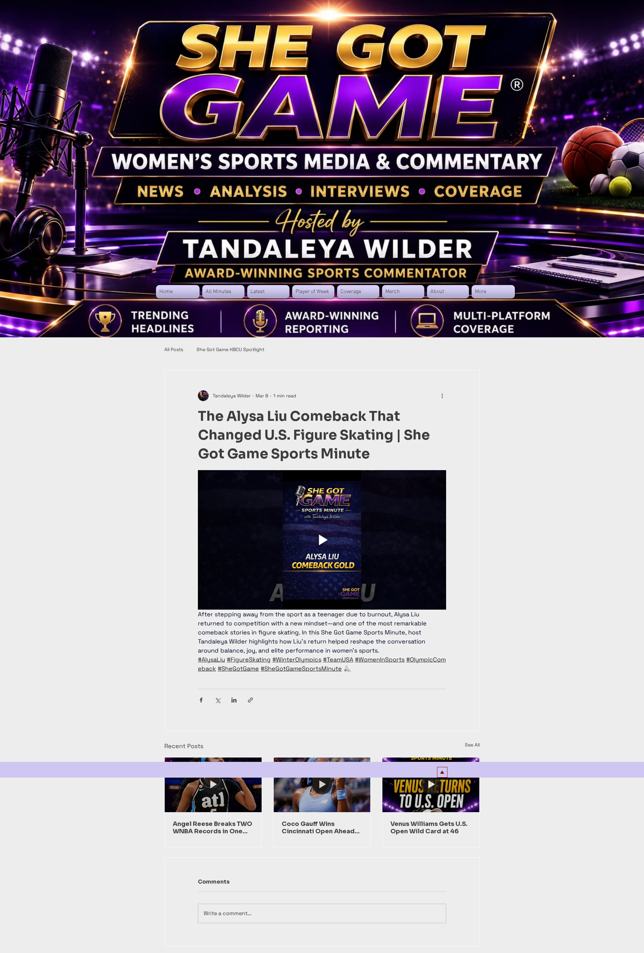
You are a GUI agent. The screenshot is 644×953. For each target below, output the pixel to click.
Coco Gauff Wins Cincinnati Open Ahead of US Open (318, 827)
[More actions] (442, 396)
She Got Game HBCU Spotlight (230, 349)
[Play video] (322, 540)
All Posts (173, 349)
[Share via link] (250, 700)
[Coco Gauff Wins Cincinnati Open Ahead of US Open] (322, 785)
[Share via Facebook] (201, 700)
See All (472, 745)
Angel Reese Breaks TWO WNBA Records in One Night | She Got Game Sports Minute (212, 827)
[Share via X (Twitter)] (217, 700)
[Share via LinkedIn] (234, 700)
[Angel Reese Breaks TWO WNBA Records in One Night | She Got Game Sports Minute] (213, 785)
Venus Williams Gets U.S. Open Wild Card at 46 (429, 827)
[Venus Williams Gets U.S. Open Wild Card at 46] (430, 785)
